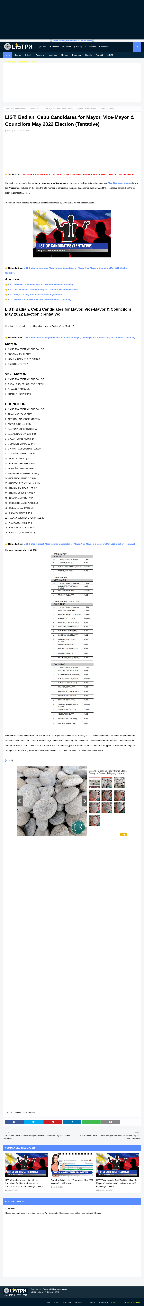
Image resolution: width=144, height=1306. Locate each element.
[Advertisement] (72, 19)
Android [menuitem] (99, 55)
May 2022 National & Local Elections (25, 109)
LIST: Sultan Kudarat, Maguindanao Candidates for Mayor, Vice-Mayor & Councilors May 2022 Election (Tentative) (79, 544)
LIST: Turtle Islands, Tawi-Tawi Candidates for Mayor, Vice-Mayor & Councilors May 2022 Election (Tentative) (117, 1183)
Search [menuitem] (17, 55)
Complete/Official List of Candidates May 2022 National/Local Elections (72, 1182)
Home (7, 109)
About (43, 47)
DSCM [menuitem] (110, 55)
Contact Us (80, 1302)
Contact (68, 47)
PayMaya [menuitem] (39, 55)
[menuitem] (20, 61)
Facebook (105, 47)
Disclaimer (92, 47)
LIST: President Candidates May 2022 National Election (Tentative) (40, 284)
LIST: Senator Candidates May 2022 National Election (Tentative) (39, 299)
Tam (8, 131)
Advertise (55, 47)
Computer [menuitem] (76, 55)
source (9, 760)
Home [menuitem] (7, 55)
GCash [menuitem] (28, 55)
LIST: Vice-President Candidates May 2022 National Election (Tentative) (43, 289)
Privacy (79, 47)
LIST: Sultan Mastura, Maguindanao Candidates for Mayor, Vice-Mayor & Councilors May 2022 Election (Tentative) (79, 337)
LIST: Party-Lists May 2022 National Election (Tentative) (35, 294)
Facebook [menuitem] (52, 55)
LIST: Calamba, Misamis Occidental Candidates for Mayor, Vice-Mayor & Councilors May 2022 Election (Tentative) (24, 1183)
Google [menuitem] (88, 55)
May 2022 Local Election (120, 183)
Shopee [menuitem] (64, 55)
